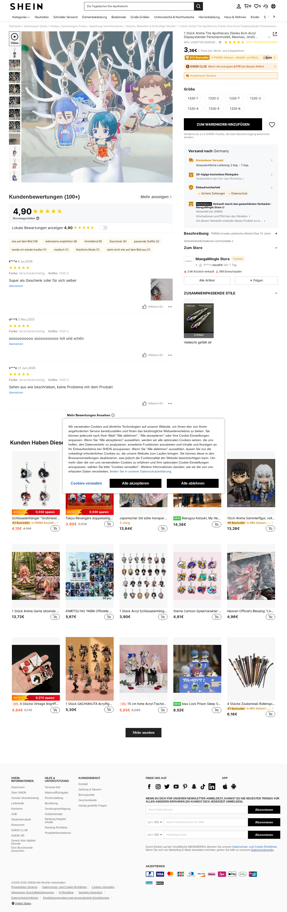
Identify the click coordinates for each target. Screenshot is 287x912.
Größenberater (54, 814)
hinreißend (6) (93, 241)
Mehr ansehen (143, 732)
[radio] (193, 98)
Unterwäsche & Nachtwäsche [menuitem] (174, 17)
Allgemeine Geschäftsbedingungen (32, 892)
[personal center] (238, 6)
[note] (36, 512)
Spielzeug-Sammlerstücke (106, 26)
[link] (247, 6)
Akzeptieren (155, 866)
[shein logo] (26, 6)
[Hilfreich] (144, 306)
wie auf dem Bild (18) (25, 241)
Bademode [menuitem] (118, 17)
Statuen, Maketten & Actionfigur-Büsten (151, 26)
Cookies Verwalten (103, 887)
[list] (181, 786)
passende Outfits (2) (146, 241)
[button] (265, 6)
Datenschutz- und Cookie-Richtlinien (254, 846)
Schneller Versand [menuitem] (65, 17)
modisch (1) (61, 249)
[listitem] (199, 318)
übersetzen (16, 286)
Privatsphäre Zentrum (24, 887)
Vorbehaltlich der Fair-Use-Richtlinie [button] (219, 178)
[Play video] (97, 107)
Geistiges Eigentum (90, 892)
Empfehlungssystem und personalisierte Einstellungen (76, 897)
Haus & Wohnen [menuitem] (235, 17)
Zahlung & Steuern (89, 789)
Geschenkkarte (87, 800)
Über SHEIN (18, 792)
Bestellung (51, 803)
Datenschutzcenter (262, 850)
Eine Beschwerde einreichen (22, 849)
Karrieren (17, 808)
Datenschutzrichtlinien (24, 897)
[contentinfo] (213, 874)
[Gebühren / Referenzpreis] (199, 50)
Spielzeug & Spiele (35, 26)
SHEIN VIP (17, 835)
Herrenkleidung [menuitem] (209, 17)
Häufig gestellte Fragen (92, 805)
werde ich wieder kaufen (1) (29, 249)
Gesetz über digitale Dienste (23, 842)
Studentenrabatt (21, 819)
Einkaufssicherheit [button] (208, 187)
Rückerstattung (54, 798)
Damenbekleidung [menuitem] (94, 17)
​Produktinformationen (58, 833)
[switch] (104, 227)
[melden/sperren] (170, 306)
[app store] (225, 788)
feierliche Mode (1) (87, 249)
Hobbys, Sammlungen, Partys (68, 26)
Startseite (15, 26)
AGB (14, 814)
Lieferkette (17, 803)
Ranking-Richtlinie (56, 827)
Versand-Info (52, 787)
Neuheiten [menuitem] (42, 17)
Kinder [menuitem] (255, 17)
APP (225, 778)
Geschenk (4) (117, 241)
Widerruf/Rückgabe (56, 792)
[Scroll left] (268, 17)
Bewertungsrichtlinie (24, 218)
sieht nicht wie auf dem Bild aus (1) (128, 249)
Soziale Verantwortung (25, 798)
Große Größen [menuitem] (140, 17)
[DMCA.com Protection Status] (160, 882)
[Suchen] (198, 6)
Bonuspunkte (86, 794)
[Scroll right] (274, 17)
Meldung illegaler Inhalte (55, 821)
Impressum (18, 787)
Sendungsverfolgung (57, 808)
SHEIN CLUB (19, 830)
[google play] (233, 788)
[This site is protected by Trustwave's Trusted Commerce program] (149, 882)
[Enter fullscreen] (168, 179)
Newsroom (17, 824)
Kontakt (83, 784)
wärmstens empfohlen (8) (61, 241)
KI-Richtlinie (66, 892)
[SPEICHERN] (272, 124)
